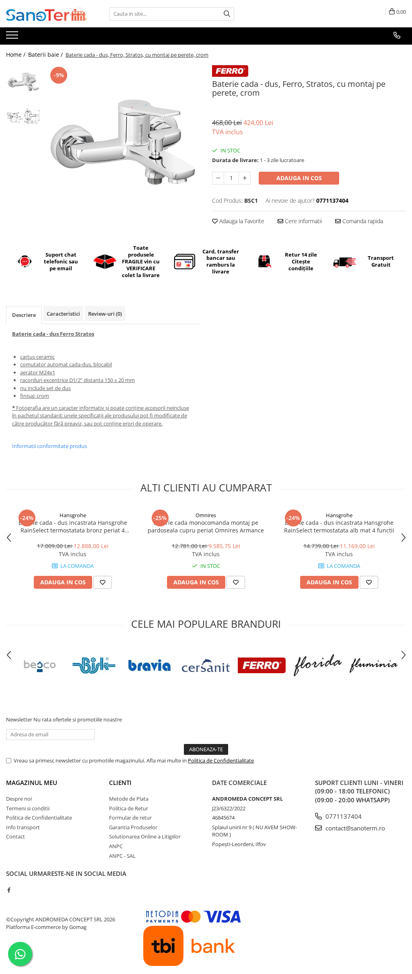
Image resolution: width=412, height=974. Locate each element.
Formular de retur (130, 817)
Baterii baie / (46, 54)
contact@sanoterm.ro (354, 828)
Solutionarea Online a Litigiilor (145, 836)
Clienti (120, 783)
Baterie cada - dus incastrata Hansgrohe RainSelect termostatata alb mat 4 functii (339, 526)
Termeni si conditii (27, 808)
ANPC (116, 846)
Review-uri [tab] (105, 313)
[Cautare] (227, 14)
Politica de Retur (128, 808)
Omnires (206, 515)
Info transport (23, 827)
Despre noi (19, 798)
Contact (15, 836)
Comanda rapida (362, 221)
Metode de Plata (128, 798)
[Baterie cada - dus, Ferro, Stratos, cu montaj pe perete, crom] (122, 142)
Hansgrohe (73, 515)
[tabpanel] (122, 142)
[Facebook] (8, 890)
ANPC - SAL (122, 855)
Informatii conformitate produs (49, 446)
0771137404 (343, 816)
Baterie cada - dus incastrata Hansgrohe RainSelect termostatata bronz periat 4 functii (73, 526)
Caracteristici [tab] (63, 313)
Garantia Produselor (133, 827)
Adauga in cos (299, 178)
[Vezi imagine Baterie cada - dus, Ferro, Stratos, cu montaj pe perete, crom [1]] (23, 116)
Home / (16, 54)
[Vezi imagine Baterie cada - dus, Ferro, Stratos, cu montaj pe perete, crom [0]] (23, 82)
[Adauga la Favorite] (102, 582)
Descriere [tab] (24, 315)
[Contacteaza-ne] (397, 35)
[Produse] (13, 37)
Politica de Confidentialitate (221, 760)
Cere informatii (302, 221)
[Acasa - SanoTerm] (46, 13)
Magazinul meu (31, 783)
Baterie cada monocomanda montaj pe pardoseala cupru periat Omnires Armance (206, 526)
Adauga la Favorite (241, 221)
